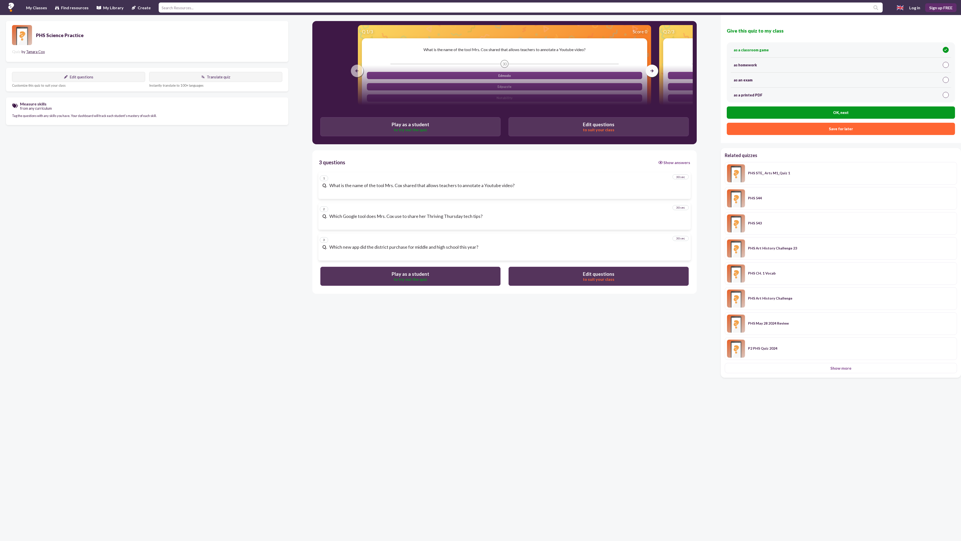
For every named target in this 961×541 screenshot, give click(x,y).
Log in (914, 7)
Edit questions (81, 77)
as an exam (743, 80)
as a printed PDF (748, 95)
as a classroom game (751, 50)
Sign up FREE (940, 7)
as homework (745, 65)
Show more (840, 368)
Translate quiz (218, 77)
